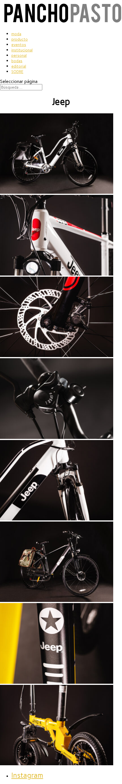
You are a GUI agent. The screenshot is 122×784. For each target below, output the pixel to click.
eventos (18, 45)
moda (16, 34)
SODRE (17, 72)
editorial (18, 66)
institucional (22, 50)
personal (19, 55)
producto (19, 39)
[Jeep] (56, 192)
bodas (16, 61)
